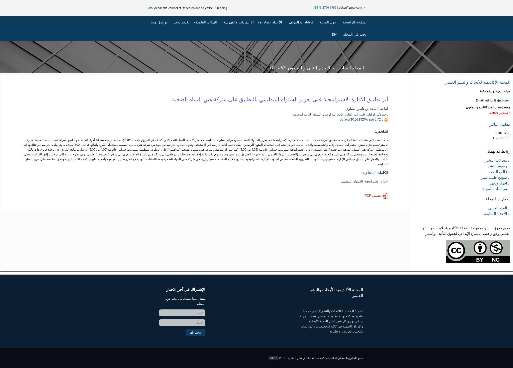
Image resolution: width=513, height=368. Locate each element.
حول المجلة (327, 22)
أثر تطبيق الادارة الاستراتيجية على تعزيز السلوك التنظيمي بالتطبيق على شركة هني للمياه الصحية (280, 99)
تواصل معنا (159, 22)
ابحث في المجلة (355, 34)
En (334, 34)
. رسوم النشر (498, 166)
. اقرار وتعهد (499, 183)
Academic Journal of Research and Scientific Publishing (190, 8)
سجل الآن (196, 332)
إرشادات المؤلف (300, 22)
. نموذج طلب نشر (495, 177)
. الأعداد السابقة (496, 214)
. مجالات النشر (497, 160)
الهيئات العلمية (206, 22)
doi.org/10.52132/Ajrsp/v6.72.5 (361, 119)
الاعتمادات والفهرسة (238, 22)
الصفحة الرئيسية (355, 22)
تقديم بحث (182, 22)
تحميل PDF (373, 196)
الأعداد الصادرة (271, 22)
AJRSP (273, 358)
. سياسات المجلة (495, 189)
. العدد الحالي (498, 208)
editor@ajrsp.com (352, 7)
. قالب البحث (498, 172)
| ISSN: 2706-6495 (326, 7)
